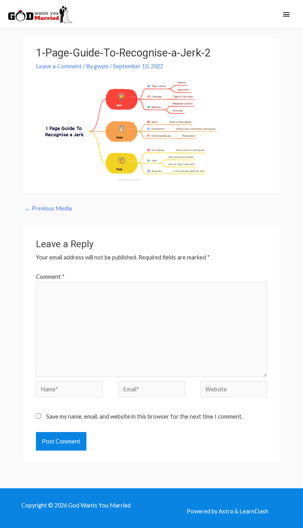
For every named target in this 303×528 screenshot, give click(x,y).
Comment (50, 276)
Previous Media (48, 208)
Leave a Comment (59, 66)
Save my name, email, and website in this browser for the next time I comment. (144, 416)
